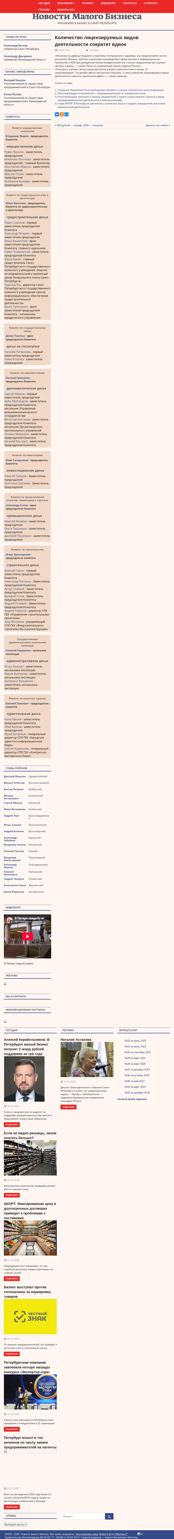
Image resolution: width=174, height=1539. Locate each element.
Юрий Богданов (15, 734)
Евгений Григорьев (18, 377)
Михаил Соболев (14, 782)
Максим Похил (14, 174)
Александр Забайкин (10, 839)
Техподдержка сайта (86, 1534)
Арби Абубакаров (16, 401)
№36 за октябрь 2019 (137, 1075)
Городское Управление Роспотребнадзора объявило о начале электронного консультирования (111, 90)
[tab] (27, 146)
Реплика (88, 3)
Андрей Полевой (15, 603)
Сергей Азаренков (16, 748)
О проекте (151, 3)
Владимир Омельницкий (12, 859)
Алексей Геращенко (18, 650)
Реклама (44, 9)
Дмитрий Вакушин (15, 776)
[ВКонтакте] (57, 114)
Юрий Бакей (12, 259)
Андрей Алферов (15, 611)
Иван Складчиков (17, 460)
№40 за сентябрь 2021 (138, 1052)
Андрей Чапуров (14, 878)
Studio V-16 (105, 1534)
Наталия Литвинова (17, 352)
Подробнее (12, 1124)
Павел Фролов (14, 152)
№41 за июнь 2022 (135, 1046)
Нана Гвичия (12, 719)
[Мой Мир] (66, 114)
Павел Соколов (14, 222)
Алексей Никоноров (10, 873)
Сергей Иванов (13, 802)
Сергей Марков (14, 394)
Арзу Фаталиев (14, 622)
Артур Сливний (14, 589)
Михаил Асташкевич (11, 797)
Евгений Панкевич (17, 703)
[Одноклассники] (62, 114)
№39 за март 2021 (135, 1058)
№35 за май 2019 (134, 1081)
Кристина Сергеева (17, 483)
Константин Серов (15, 885)
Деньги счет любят (157, 125)
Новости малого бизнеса (87, 17)
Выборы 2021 (66, 9)
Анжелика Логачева (17, 159)
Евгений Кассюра (15, 441)
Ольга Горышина (15, 528)
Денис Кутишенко (16, 306)
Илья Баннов (13, 727)
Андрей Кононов (14, 831)
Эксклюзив (65, 3)
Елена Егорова (14, 359)
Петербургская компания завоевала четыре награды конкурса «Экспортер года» (27, 1367)
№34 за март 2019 (135, 1086)
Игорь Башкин (14, 666)
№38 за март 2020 (135, 1063)
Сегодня (44, 3)
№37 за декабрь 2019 (137, 1069)
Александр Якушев (10, 866)
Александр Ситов (17, 505)
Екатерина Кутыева (17, 181)
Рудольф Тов (12, 285)
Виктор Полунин (14, 789)
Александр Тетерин (17, 233)
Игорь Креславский (18, 554)
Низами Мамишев (16, 434)
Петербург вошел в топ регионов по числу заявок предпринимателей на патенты (30, 1442)
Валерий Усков (14, 596)
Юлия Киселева (15, 203)
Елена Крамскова (15, 241)
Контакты (130, 3)
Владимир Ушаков (15, 844)
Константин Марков (17, 167)
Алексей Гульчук (14, 851)
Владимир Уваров (17, 136)
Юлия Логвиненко (14, 809)
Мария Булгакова (15, 674)
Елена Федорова (14, 891)
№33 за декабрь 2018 (137, 1092)
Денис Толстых (15, 335)
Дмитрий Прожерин (17, 536)
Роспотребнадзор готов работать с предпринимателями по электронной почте (102, 93)
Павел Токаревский (17, 252)
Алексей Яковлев (15, 521)
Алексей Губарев (15, 476)
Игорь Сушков (12, 824)
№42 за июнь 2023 (135, 1040)
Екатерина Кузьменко (18, 681)
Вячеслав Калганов (17, 419)
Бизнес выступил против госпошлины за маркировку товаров (27, 1291)
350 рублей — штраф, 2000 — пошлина (80, 125)
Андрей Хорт (11, 815)
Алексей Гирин (14, 570)
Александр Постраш (17, 581)
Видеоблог (108, 3)
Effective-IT (121, 1534)
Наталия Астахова (75, 1039)
